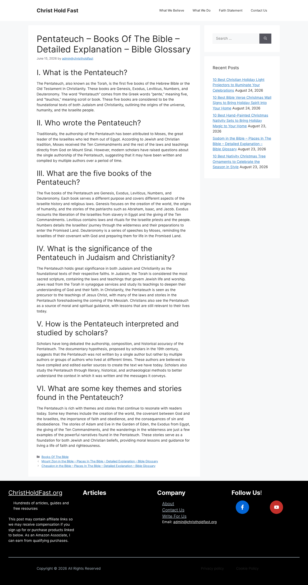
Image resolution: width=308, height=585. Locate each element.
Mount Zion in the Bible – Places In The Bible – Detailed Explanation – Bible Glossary (99, 461)
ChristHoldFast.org (35, 492)
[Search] (265, 39)
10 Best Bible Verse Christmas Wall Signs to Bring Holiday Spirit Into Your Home (242, 102)
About (168, 503)
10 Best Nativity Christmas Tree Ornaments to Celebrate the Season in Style (239, 161)
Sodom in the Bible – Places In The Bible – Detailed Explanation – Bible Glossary (242, 143)
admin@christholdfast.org (195, 522)
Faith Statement (230, 10)
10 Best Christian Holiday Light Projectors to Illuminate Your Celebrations (238, 85)
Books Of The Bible (55, 457)
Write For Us (174, 516)
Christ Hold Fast (57, 10)
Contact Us (259, 10)
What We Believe (171, 10)
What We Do (202, 10)
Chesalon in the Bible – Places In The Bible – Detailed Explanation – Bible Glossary (98, 466)
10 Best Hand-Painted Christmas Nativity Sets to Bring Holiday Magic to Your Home (240, 120)
